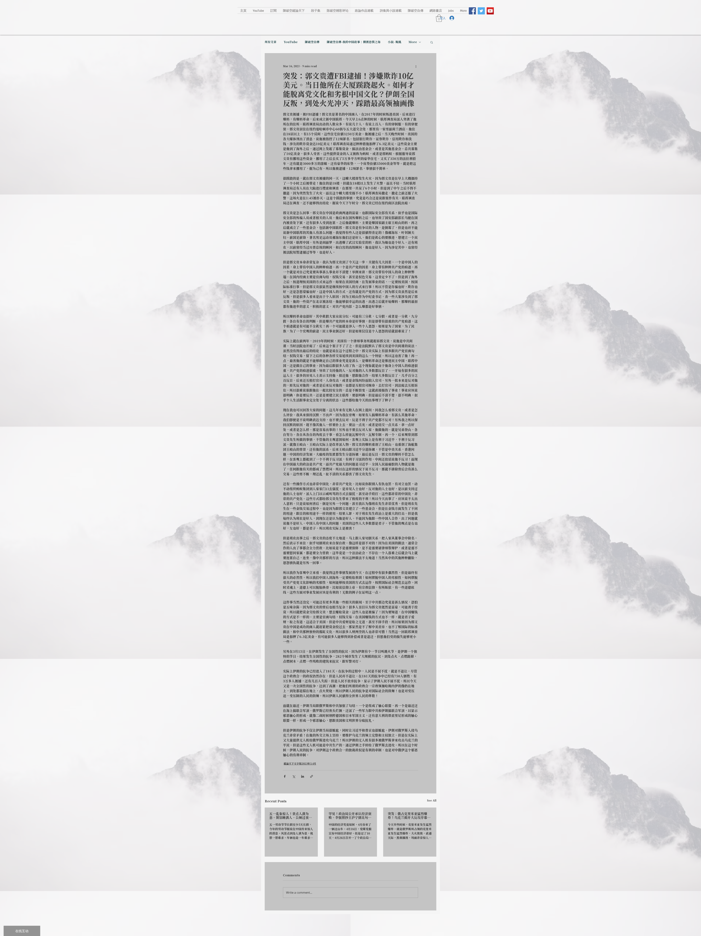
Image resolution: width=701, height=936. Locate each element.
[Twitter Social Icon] (481, 10)
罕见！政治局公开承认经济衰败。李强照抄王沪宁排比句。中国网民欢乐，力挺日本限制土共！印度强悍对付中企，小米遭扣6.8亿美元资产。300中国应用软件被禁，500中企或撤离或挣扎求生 (350, 816)
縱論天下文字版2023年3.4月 (300, 763)
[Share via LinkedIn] (302, 776)
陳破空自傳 (312, 42)
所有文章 (270, 42)
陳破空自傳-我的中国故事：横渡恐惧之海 (353, 42)
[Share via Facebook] (284, 776)
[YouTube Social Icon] (490, 10)
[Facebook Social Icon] (472, 10)
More (413, 42)
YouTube (291, 42)
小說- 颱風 (394, 42)
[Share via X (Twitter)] (293, 776)
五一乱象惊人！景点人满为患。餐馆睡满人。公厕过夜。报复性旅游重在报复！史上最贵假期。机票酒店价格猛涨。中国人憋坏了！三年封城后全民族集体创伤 (290, 816)
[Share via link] (311, 776)
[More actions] (416, 66)
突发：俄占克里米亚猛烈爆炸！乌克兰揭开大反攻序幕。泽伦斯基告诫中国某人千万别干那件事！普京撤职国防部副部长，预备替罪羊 (409, 816)
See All (431, 800)
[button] (431, 42)
